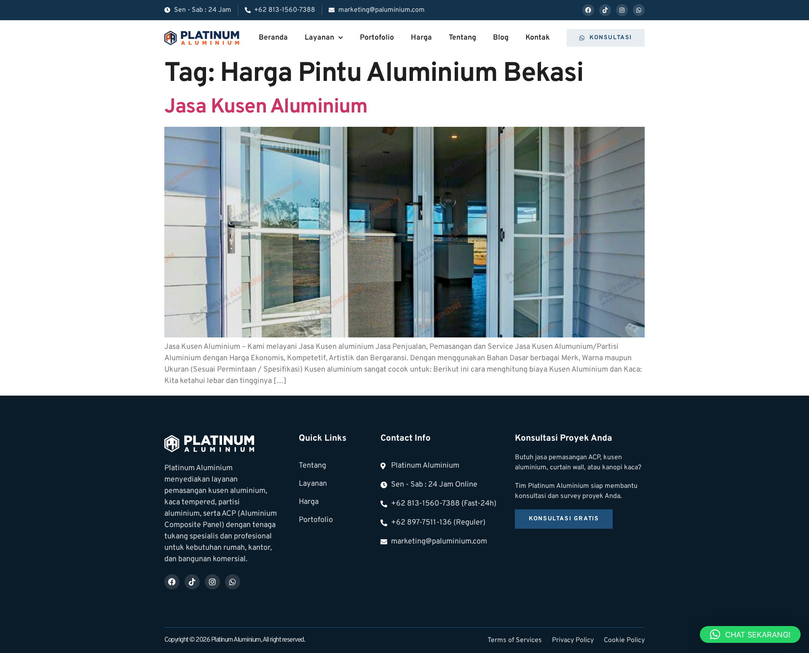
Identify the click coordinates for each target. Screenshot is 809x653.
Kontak (537, 38)
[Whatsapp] (639, 10)
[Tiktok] (605, 10)
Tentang (462, 38)
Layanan (319, 38)
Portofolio (377, 38)
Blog (501, 38)
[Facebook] (588, 10)
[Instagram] (622, 10)
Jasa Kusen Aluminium (265, 107)
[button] (750, 634)
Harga (421, 38)
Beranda (273, 38)
